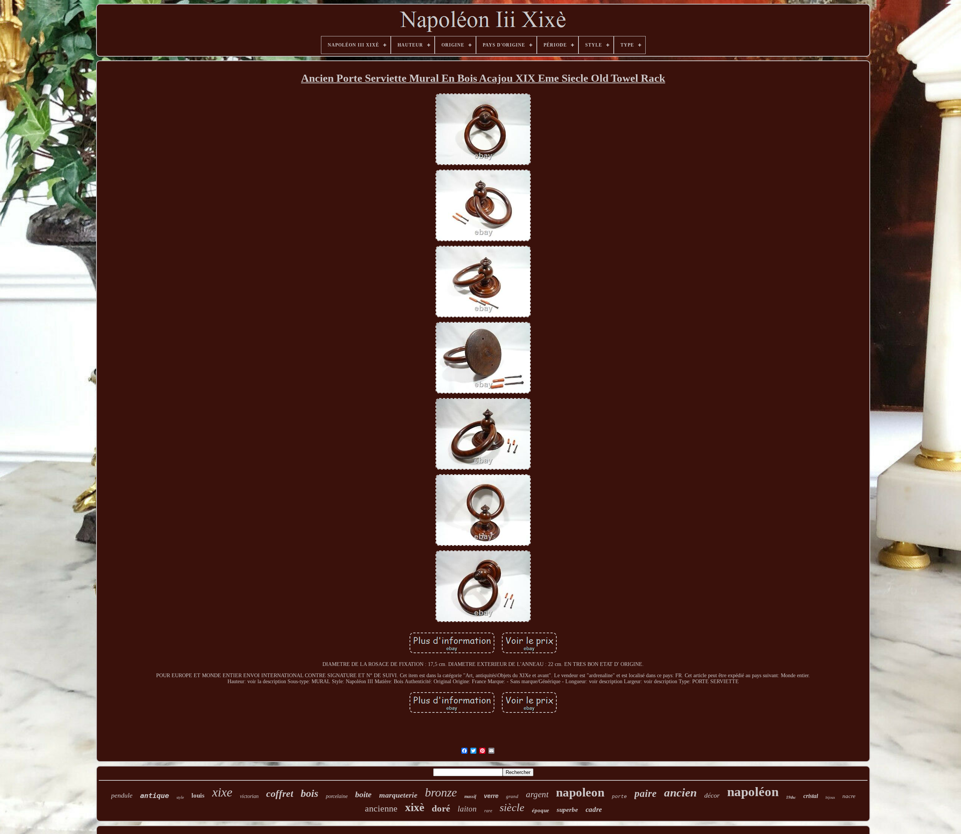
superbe (567, 809)
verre (491, 796)
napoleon (580, 792)
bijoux (830, 797)
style (180, 797)
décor (712, 795)
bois (309, 793)
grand (512, 796)
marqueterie (398, 795)
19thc (791, 797)
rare (488, 810)
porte (619, 796)
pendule (122, 795)
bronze (441, 792)
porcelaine (337, 796)
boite (363, 794)
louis (198, 795)
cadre (594, 809)
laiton (467, 808)
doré (441, 808)
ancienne (381, 808)
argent (537, 794)
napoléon (753, 791)
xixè (414, 807)
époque (540, 810)
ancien (680, 792)
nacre (849, 796)
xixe (222, 792)
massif (470, 796)
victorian (249, 796)
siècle (512, 807)
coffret (279, 793)
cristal (810, 796)
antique (154, 795)
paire (645, 793)
